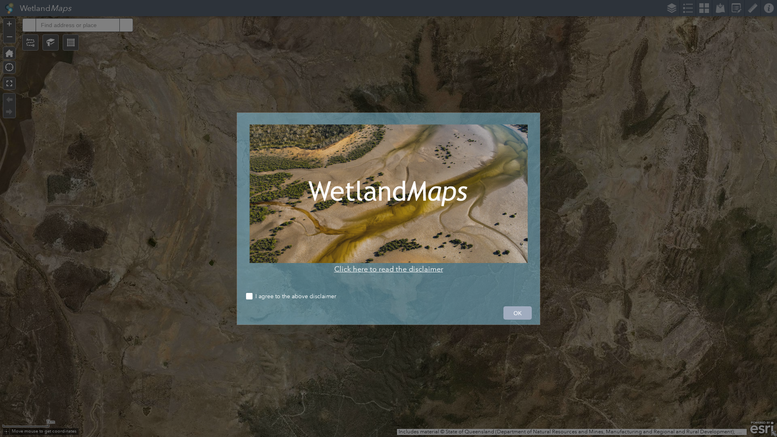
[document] (388, 199)
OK (518, 313)
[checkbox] (388, 297)
